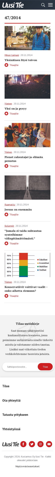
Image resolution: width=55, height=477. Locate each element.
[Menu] (50, 4)
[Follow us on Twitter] (32, 443)
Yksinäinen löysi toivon (21, 60)
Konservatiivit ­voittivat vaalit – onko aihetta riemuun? (26, 289)
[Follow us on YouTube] (49, 443)
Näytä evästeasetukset (27, 466)
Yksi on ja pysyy (16, 108)
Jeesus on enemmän (18, 209)
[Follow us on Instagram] (40, 443)
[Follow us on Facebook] (23, 443)
